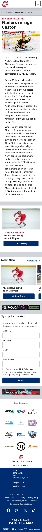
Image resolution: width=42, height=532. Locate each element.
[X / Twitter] (25, 510)
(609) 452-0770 (18, 483)
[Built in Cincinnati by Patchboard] (21, 521)
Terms (7, 501)
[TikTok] (33, 510)
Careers (34, 501)
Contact (11, 494)
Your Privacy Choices (20, 501)
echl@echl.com (19, 486)
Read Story (22, 243)
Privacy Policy (33, 497)
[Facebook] (8, 510)
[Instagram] (17, 510)
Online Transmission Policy (14, 497)
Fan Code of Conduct (25, 494)
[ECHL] (5, 3)
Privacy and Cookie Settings (21, 504)
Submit (21, 380)
